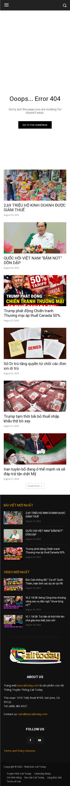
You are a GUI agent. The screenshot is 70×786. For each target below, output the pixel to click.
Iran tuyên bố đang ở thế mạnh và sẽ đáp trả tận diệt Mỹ (34, 471)
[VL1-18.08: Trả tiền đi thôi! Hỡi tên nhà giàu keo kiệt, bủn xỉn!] (13, 621)
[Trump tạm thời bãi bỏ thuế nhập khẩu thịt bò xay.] (35, 396)
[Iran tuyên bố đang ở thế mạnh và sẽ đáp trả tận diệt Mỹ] (35, 449)
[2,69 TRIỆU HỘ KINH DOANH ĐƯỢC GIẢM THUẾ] (35, 185)
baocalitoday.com (28, 685)
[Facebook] (30, 740)
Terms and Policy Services (19, 750)
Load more (34, 485)
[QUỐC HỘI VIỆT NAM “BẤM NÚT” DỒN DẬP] (35, 238)
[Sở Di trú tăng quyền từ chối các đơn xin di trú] (35, 343)
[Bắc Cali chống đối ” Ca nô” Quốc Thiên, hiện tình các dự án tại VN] (13, 584)
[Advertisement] (35, 47)
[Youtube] (39, 740)
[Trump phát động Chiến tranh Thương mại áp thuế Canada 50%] (35, 290)
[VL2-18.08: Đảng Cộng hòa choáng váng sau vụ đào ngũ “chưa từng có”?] (13, 602)
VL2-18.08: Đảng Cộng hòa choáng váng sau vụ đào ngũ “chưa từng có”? (46, 601)
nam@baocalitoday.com (32, 714)
